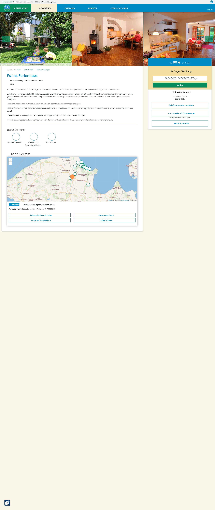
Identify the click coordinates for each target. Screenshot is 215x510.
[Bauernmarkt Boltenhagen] (78, 163)
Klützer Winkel (45, 2)
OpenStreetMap (124, 200)
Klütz (18, 70)
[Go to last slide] (6, 39)
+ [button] (10, 159)
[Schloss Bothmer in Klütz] (71, 178)
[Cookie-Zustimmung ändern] (7, 503)
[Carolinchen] (75, 167)
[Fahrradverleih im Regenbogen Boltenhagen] (87, 168)
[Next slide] (209, 39)
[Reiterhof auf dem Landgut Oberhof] (88, 185)
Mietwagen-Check (106, 215)
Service (210, 9)
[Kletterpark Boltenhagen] (90, 169)
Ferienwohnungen (43, 70)
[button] (22, 7)
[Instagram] (207, 2)
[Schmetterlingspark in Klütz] (75, 174)
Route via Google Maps (41, 220)
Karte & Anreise (181, 123)
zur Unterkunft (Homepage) (181, 113)
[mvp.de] (211, 2)
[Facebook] (202, 2)
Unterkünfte (28, 70)
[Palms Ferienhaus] (73, 177)
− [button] (10, 163)
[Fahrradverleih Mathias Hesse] (82, 162)
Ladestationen (105, 220)
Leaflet (110, 200)
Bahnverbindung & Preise (41, 215)
